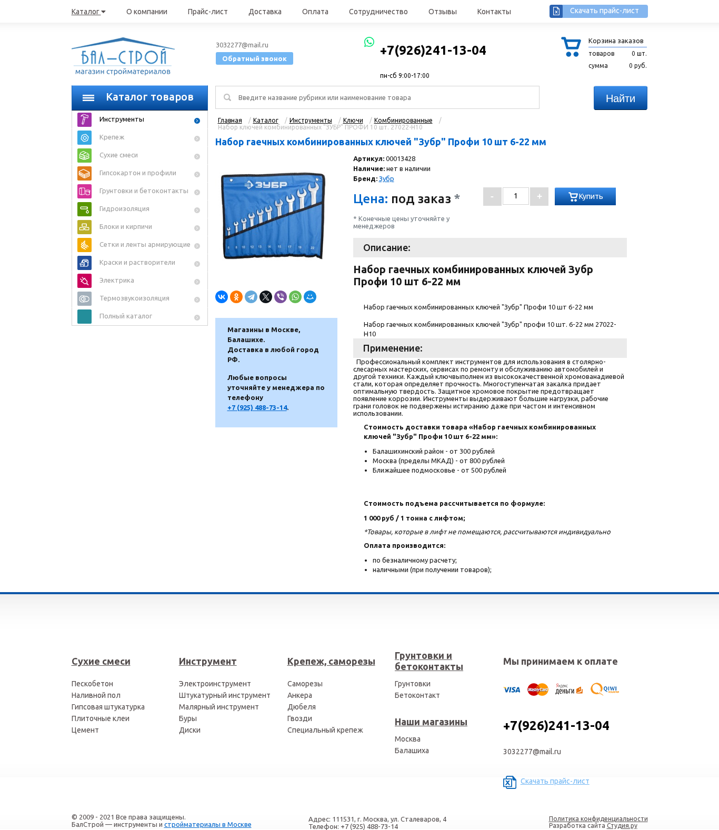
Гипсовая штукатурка (108, 707)
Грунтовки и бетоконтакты (143, 190)
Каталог (86, 11)
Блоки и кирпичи (125, 226)
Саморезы (305, 683)
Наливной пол (96, 695)
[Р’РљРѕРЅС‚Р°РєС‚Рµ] (221, 297)
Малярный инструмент (219, 707)
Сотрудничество (378, 11)
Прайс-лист (208, 11)
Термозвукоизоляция (134, 298)
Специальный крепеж (325, 730)
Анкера (299, 695)
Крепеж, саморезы (331, 661)
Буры (188, 718)
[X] (265, 297)
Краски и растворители (137, 262)
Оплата (315, 11)
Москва (408, 739)
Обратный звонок (254, 58)
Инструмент (208, 661)
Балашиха (412, 750)
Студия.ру (622, 825)
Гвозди (299, 718)
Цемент (85, 730)
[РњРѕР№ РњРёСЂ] (310, 297)
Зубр (386, 178)
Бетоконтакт (417, 695)
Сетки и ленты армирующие (145, 244)
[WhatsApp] (295, 297)
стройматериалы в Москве (208, 824)
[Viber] (280, 297)
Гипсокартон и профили (137, 172)
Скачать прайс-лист (604, 10)
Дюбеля (301, 707)
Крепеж (111, 137)
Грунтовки (413, 683)
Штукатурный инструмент (225, 695)
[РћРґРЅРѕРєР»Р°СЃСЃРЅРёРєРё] (236, 297)
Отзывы (442, 11)
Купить (591, 196)
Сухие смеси (118, 154)
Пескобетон (92, 683)
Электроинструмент (215, 683)
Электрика (116, 280)
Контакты (494, 11)
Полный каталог (125, 315)
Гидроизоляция (124, 208)
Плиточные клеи (100, 718)
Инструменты (121, 119)
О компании (146, 11)
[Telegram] (251, 297)
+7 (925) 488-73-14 (257, 407)
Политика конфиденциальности (598, 818)
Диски (190, 730)
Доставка (265, 11)
